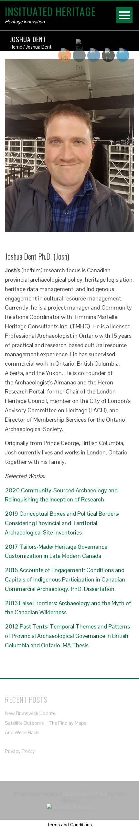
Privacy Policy (20, 751)
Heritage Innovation (25, 21)
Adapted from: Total (85, 794)
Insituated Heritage (50, 11)
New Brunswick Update (30, 713)
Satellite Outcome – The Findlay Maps (46, 723)
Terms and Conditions (69, 824)
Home (16, 47)
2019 (62, 523)
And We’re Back (22, 732)
